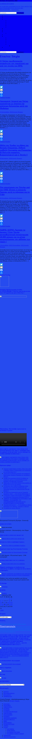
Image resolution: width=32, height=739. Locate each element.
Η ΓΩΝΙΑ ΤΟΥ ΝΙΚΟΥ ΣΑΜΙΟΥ (17, 42)
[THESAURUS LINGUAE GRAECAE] (12, 538)
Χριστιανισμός (7, 626)
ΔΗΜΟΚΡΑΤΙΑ (11, 20)
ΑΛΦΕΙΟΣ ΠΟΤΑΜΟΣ (7, 3)
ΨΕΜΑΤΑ (24, 624)
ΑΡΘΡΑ (6, 726)
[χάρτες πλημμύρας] (6, 671)
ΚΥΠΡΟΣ (10, 22)
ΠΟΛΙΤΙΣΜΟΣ (11, 39)
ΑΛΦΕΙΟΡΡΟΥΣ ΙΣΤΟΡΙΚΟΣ (12, 36)
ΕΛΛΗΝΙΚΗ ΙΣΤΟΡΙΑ (14, 38)
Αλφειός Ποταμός (16, 69)
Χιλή (15, 631)
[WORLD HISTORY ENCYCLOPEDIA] (12, 564)
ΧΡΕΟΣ (6, 631)
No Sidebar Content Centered (15, 733)
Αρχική (6, 16)
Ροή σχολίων (7, 695)
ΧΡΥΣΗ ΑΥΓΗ (18, 628)
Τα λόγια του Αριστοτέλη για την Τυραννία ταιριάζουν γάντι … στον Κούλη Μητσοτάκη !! (17, 493)
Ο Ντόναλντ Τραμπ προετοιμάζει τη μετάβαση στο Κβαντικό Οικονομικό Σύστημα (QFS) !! (17, 496)
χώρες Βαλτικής (14, 624)
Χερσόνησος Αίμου (19, 626)
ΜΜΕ (5, 721)
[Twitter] (16, 87)
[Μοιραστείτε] (16, 95)
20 (6, 604)
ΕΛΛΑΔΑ (7, 28)
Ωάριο (13, 630)
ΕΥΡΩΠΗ (10, 25)
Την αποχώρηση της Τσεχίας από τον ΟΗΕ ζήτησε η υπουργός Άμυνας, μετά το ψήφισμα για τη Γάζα (15, 191)
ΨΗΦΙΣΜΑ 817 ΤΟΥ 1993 (5, 624)
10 (1, 602)
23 (11, 604)
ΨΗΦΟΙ (1, 628)
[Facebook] (16, 92)
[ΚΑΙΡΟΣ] (3, 593)
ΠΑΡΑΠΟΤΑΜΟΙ (16, 46)
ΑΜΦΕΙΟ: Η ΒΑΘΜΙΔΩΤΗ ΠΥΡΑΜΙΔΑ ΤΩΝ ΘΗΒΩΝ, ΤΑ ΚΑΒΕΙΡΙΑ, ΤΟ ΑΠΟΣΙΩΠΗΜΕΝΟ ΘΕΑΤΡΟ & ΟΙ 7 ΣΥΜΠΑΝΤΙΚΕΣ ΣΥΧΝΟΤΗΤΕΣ (17, 501)
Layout (6, 727)
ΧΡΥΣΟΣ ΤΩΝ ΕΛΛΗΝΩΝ (5, 630)
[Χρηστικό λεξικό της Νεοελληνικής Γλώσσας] (13, 552)
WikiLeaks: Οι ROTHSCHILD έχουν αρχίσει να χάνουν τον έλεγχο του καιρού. (17, 483)
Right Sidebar (11, 730)
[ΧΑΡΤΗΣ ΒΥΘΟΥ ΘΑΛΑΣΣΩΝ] (10, 664)
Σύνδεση (6, 691)
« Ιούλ (2, 610)
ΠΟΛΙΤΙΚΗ (7, 17)
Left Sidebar (10, 729)
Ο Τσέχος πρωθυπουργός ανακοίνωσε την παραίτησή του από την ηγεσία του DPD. (14, 63)
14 (8, 602)
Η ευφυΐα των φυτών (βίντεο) (12, 508)
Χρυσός (22, 628)
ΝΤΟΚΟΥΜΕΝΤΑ (9, 719)
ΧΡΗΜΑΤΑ (12, 628)
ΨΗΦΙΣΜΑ (11, 631)
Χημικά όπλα (27, 628)
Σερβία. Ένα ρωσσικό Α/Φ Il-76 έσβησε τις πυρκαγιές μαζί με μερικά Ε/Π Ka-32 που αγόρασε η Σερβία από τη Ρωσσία (16, 479)
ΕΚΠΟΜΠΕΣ (8, 722)
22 (10, 604)
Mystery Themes (14, 701)
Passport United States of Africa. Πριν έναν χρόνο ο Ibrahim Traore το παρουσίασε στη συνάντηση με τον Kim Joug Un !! (18, 470)
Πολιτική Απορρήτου (10, 737)
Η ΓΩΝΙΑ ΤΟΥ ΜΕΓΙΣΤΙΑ (15, 41)
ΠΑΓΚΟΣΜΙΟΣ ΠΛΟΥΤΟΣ (15, 33)
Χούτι (25, 626)
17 (1, 604)
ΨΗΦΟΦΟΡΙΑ (6, 628)
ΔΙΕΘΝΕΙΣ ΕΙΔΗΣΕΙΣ (10, 30)
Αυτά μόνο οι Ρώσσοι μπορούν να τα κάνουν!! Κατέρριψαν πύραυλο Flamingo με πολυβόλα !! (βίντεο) (17, 475)
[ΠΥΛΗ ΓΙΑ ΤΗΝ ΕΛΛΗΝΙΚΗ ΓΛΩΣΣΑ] (12, 545)
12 (4, 602)
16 (11, 602)
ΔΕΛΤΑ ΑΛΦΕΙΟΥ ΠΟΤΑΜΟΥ (16, 44)
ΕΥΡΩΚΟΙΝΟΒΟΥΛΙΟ (14, 27)
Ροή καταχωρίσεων (9, 693)
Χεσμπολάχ (28, 626)
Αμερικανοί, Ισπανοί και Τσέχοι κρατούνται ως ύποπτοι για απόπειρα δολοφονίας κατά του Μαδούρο (14, 104)
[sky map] (3, 678)
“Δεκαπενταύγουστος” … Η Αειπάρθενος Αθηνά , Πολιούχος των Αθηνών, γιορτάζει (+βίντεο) (18, 505)
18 (2, 604)
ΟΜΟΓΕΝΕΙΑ (11, 24)
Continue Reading (5, 97)
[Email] (16, 89)
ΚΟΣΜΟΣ (7, 19)
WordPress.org (8, 696)
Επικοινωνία (7, 735)
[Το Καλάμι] (4, 586)
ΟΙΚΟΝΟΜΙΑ (8, 31)
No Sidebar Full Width (13, 732)
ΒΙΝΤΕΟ (6, 35)
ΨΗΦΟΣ (19, 624)
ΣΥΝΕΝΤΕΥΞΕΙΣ (9, 724)
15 (10, 602)
